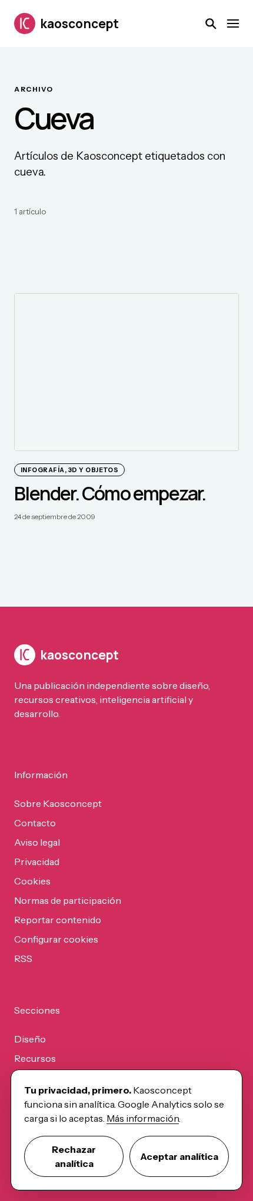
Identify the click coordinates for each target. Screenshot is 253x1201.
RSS (23, 958)
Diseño (30, 1039)
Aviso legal (37, 842)
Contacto (35, 823)
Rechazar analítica (74, 1156)
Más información (142, 1118)
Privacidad (36, 861)
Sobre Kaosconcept (58, 803)
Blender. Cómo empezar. (110, 493)
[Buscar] (211, 23)
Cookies (32, 881)
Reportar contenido (57, 920)
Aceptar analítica (179, 1156)
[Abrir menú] (233, 23)
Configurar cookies (56, 939)
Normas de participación (67, 900)
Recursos (35, 1058)
